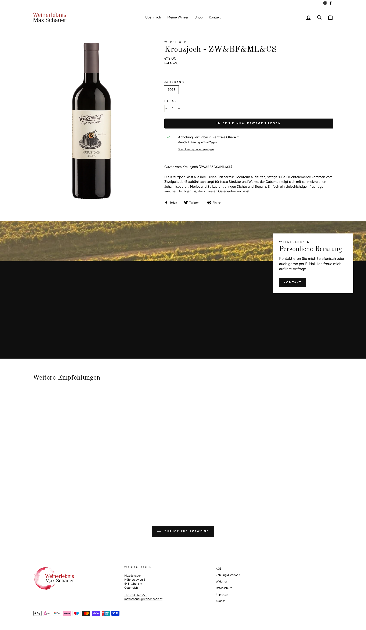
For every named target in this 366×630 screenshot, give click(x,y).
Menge (170, 100)
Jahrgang (174, 82)
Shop (198, 17)
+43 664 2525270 (135, 594)
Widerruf (221, 581)
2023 (171, 90)
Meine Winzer (177, 17)
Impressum (223, 594)
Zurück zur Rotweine (186, 531)
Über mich (153, 17)
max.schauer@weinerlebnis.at (143, 599)
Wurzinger (175, 42)
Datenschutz (224, 587)
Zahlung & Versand (228, 575)
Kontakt (215, 17)
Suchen (221, 600)
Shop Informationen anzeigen (196, 149)
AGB (219, 568)
